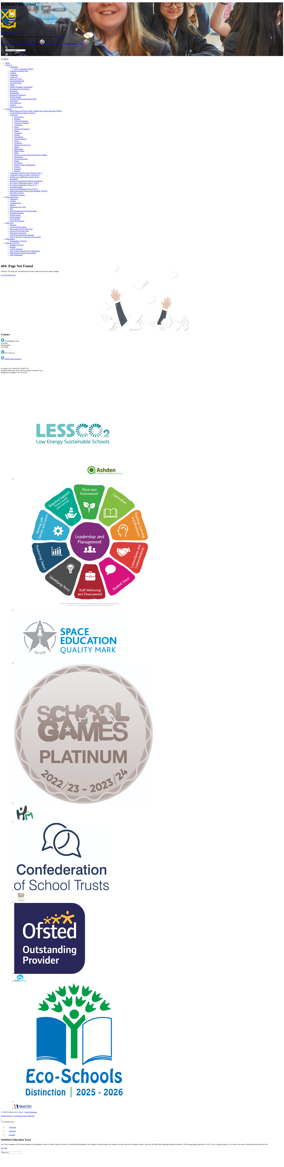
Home (7, 63)
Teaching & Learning (17, 195)
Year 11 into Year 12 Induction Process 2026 (25, 237)
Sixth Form (9, 223)
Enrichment (14, 179)
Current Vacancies (16, 249)
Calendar (13, 73)
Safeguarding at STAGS (18, 241)
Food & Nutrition (20, 139)
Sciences (17, 167)
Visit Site (4, 1148)
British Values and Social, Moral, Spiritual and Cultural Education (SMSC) (36, 111)
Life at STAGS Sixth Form (19, 231)
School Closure (15, 215)
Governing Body (16, 83)
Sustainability (14, 93)
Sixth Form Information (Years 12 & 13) (24, 189)
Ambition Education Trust (19, 71)
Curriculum (14, 115)
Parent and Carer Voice (18, 207)
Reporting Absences (17, 213)
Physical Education (21, 159)
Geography (18, 143)
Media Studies (19, 151)
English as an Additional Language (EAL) (24, 177)
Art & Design (19, 117)
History (16, 147)
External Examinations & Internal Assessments (26, 181)
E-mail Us (59, 37)
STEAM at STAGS (17, 193)
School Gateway (15, 217)
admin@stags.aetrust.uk (12, 359)
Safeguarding (10, 239)
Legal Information (30, 1112)
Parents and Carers (11, 197)
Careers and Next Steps (18, 227)
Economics (18, 133)
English (17, 135)
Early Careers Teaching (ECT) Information (25, 251)
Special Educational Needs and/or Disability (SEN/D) (28, 191)
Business (17, 119)
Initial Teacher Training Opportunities (23, 253)
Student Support (15, 97)
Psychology (18, 163)
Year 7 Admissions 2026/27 (24, 69)
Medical (12, 205)
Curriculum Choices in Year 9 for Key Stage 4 (26, 173)
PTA (11, 209)
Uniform (13, 105)
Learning (8, 109)
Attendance (14, 199)
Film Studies (18, 137)
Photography (18, 157)
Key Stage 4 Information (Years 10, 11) (23, 185)
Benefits (13, 247)
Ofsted (12, 85)
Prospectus (13, 91)
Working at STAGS (12, 243)
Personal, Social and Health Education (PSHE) (30, 155)
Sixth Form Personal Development (22, 235)
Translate (22, 52)
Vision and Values (16, 107)
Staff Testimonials (16, 255)
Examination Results (17, 81)
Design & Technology (22, 129)
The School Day (15, 103)
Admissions (14, 67)
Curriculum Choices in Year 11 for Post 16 (24, 175)
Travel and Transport (17, 221)
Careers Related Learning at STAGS (22, 113)
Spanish (17, 171)
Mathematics (18, 149)
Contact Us (14, 77)
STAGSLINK (15, 219)
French (16, 141)
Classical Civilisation (21, 123)
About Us (8, 65)
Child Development (21, 121)
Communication (15, 203)
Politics (16, 161)
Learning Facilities (16, 187)
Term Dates (14, 101)
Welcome (13, 225)
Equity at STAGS (16, 79)
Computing (18, 125)
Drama (16, 131)
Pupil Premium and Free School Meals (23, 211)
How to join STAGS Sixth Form (21, 229)
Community (14, 75)
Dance (16, 127)
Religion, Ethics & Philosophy (25, 165)
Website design (6, 1116)
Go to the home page (8, 275)
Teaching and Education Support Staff (23, 99)
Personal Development (18, 95)
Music (16, 153)
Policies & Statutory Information (21, 87)
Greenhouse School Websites (24, 1116)
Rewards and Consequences (20, 89)
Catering (13, 201)
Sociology (17, 169)
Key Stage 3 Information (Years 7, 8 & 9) (24, 183)
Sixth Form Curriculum (18, 233)
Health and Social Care (22, 145)
